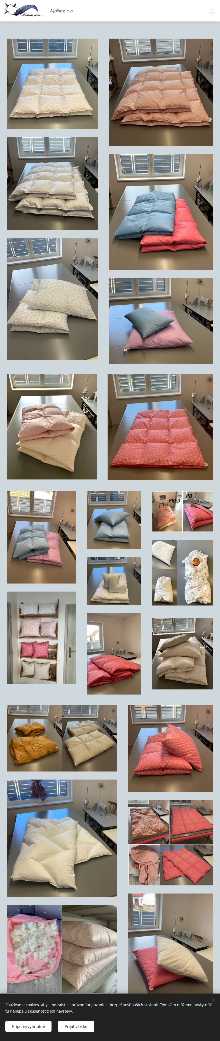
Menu (212, 10)
